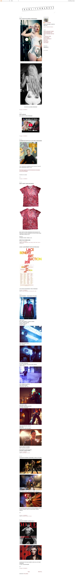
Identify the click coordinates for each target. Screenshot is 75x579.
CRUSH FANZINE (46, 37)
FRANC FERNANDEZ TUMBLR (49, 31)
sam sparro (24, 452)
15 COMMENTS (25, 290)
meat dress (31, 242)
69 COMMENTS (25, 568)
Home (29, 571)
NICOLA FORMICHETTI (47, 38)
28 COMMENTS (25, 109)
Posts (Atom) (26, 573)
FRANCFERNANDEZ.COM (48, 32)
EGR (44, 35)
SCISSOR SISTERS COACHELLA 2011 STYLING (30, 457)
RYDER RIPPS (46, 41)
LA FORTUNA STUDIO (47, 36)
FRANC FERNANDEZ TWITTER (49, 33)
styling (28, 452)
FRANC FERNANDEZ (48, 22)
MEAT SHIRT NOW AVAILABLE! (26, 183)
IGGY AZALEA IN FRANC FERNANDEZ (28, 18)
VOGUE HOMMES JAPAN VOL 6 (26, 521)
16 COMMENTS (25, 515)
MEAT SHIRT (35, 242)
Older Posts (40, 571)
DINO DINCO (46, 40)
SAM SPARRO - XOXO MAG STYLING (28, 296)
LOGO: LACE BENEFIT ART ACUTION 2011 (29, 247)
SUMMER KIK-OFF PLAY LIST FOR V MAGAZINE (30, 140)
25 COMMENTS (25, 241)
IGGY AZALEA (22, 114)
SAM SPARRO (46, 42)
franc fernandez (25, 242)
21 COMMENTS (25, 178)
